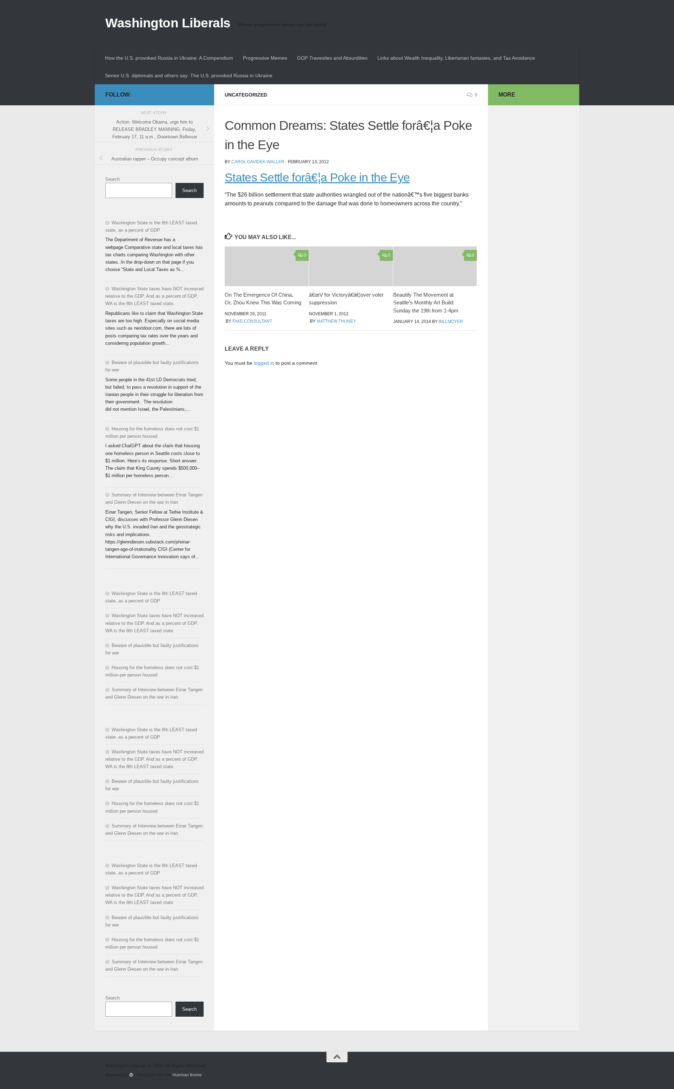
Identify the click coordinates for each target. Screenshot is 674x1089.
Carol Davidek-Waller (257, 161)
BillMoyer (451, 321)
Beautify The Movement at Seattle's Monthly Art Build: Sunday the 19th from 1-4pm (425, 303)
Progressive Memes (265, 58)
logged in (264, 363)
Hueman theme (187, 1074)
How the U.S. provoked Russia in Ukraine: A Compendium (169, 58)
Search (112, 179)
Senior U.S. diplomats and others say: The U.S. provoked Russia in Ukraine (188, 75)
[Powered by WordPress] (131, 1075)
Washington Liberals (168, 23)
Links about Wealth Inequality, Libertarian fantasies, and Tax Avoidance (456, 58)
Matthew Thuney (336, 321)
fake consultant (252, 321)
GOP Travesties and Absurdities (332, 58)
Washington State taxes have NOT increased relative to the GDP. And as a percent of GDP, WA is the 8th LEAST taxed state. (154, 296)
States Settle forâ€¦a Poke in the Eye (317, 177)
